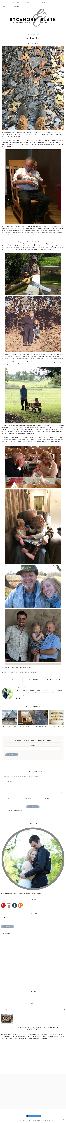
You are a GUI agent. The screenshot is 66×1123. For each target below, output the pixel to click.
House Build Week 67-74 (57, 762)
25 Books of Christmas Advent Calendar (57, 727)
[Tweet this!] (50, 679)
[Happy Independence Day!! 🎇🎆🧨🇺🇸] (43, 1111)
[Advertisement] (33, 950)
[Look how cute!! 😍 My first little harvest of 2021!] (56, 1111)
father (21, 672)
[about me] (33, 859)
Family (28, 34)
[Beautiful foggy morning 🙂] (23, 1111)
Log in (51, 1120)
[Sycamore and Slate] (33, 17)
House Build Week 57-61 (9, 726)
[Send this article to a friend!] (60, 679)
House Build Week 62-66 (19, 762)
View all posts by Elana (21, 695)
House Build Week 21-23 (25, 726)
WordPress (45, 1120)
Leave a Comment (33, 679)
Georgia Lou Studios (44, 1119)
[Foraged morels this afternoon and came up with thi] (63, 1111)
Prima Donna (26, 1120)
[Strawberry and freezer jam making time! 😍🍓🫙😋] (16, 1111)
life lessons (34, 672)
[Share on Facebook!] (48, 679)
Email (33, 745)
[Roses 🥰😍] (10, 1111)
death (16, 672)
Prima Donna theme (31, 1119)
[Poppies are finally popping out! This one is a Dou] (49, 1111)
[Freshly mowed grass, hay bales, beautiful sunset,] (29, 1111)
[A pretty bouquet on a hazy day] (3, 1111)
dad (12, 672)
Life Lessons (35, 34)
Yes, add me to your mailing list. (14, 810)
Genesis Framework (37, 1120)
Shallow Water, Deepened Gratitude (40, 727)
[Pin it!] (53, 679)
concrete (6, 672)
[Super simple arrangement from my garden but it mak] (36, 1111)
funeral (27, 672)
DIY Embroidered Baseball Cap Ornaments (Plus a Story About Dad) (33, 1028)
